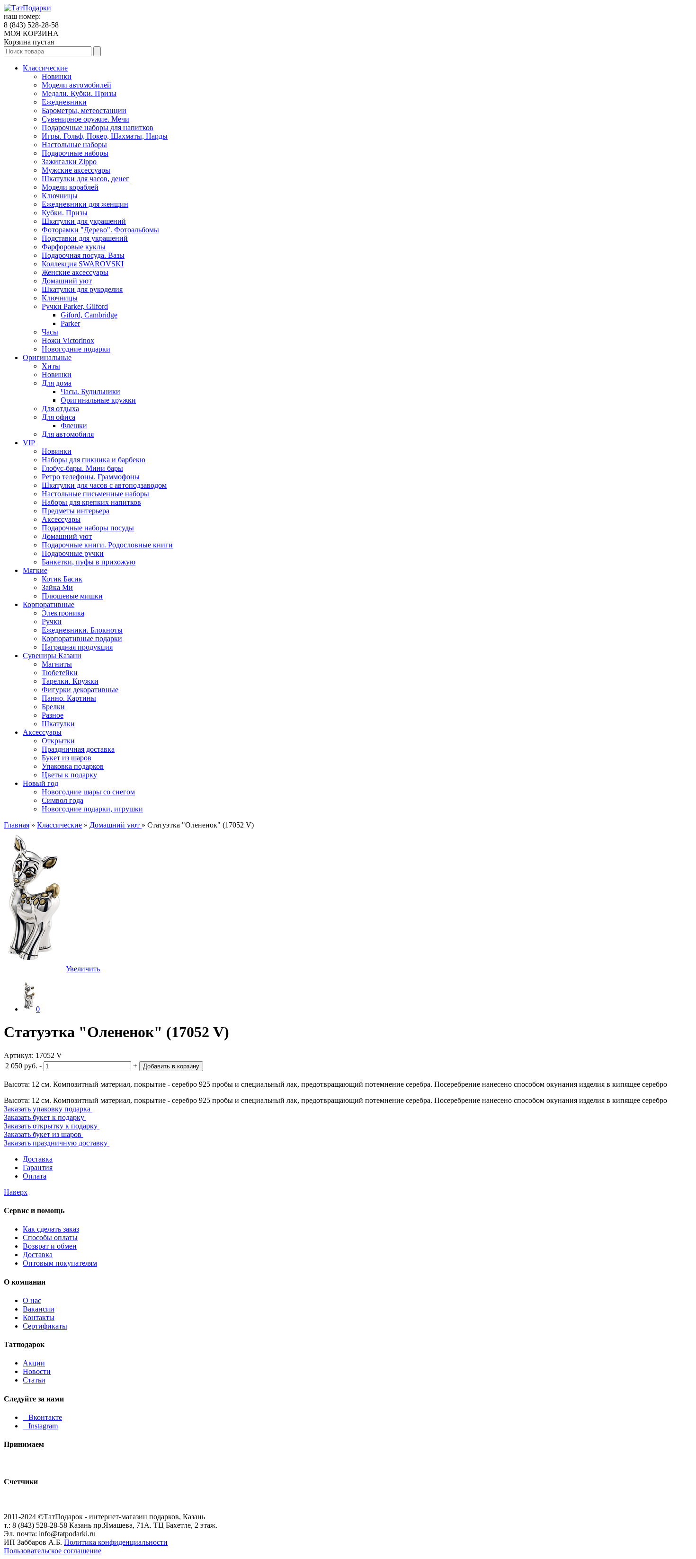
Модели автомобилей (76, 85)
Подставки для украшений (85, 238)
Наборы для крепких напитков (91, 502)
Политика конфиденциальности (116, 1542)
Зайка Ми (57, 587)
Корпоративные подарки (82, 638)
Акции (34, 1363)
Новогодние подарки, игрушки (92, 809)
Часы (50, 332)
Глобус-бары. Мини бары (82, 468)
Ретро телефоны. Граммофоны (91, 477)
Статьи (34, 1380)
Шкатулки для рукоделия (82, 289)
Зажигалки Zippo (69, 162)
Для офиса (58, 417)
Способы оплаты (50, 1237)
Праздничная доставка (78, 749)
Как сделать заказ (51, 1229)
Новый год (40, 783)
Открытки (58, 741)
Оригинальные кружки (98, 400)
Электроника (63, 613)
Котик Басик (62, 579)
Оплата (34, 1176)
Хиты (51, 366)
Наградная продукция (77, 647)
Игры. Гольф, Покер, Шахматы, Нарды (105, 136)
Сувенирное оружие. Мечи (85, 119)
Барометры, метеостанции (84, 110)
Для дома (56, 383)
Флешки (74, 426)
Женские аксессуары (75, 272)
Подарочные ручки (73, 553)
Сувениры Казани (52, 656)
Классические (45, 68)
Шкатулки (58, 724)
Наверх (15, 1192)
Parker (70, 323)
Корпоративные (48, 604)
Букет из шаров (66, 758)
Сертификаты (45, 1326)
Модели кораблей (70, 187)
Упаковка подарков (73, 766)
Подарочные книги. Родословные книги (107, 545)
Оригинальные (47, 357)
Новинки (56, 76)
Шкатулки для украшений (84, 221)
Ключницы (60, 196)
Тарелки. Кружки (70, 681)
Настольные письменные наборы (95, 494)
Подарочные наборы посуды (88, 528)
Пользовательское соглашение (52, 1551)
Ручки (52, 621)
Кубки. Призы (65, 213)
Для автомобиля (68, 434)
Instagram (40, 1426)
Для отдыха (60, 409)
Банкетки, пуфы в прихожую (88, 562)
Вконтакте (42, 1417)
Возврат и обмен (50, 1246)
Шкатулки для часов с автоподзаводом (104, 485)
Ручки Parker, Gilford (75, 306)
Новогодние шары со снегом (88, 792)
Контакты (38, 1317)
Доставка (38, 1159)
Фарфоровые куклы (74, 247)
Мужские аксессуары (76, 170)
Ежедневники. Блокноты (82, 630)
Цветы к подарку (69, 775)
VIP (29, 443)
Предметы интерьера (75, 511)
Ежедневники (64, 102)
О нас (32, 1300)
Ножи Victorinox (68, 340)
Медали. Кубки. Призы (79, 93)
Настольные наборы (74, 145)
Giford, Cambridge (89, 315)
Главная (16, 825)
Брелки (53, 707)
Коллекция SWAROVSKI (83, 264)
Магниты (57, 664)
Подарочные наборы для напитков (97, 127)
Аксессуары (61, 519)
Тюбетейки (60, 673)
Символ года (62, 800)
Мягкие (35, 570)
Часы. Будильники (90, 392)
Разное (52, 715)
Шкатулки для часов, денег (85, 179)
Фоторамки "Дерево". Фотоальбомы (100, 230)
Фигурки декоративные (80, 690)
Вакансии (38, 1309)
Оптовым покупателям (60, 1263)
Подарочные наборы (75, 153)
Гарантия (38, 1167)
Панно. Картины (69, 698)
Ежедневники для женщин (85, 204)
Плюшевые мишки (72, 596)
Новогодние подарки (76, 349)
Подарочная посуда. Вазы (83, 255)
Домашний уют (67, 281)
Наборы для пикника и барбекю (93, 460)
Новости (37, 1371)
